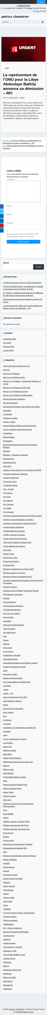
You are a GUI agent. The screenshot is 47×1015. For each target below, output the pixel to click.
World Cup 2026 (9, 977)
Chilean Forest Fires (11, 478)
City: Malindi (8, 501)
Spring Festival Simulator (13, 879)
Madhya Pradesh (9, 750)
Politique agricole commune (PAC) (16, 822)
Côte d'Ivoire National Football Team (17, 542)
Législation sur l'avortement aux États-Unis (19, 728)
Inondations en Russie (11, 655)
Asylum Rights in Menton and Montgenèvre (19, 426)
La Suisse (7, 724)
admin (23, 97)
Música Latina (8, 769)
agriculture (7, 410)
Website (10, 223)
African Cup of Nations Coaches (15, 391)
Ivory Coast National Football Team (16, 682)
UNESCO (7, 939)
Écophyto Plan (8, 565)
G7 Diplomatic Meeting (12, 610)
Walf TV (6, 966)
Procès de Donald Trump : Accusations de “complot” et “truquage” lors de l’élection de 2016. (23, 288)
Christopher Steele (10, 485)
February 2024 (8, 347)
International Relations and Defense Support (20, 663)
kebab (5, 705)
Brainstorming (8, 459)
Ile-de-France (8, 652)
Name (9, 206)
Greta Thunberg (9, 629)
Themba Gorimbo (10, 917)
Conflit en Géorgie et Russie (14, 535)
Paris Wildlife (8, 814)
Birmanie (6, 451)
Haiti (5, 636)
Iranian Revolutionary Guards (14, 667)
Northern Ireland (9, 796)
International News (10, 659)
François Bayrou (9, 602)
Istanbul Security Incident (13, 678)
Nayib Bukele (8, 773)
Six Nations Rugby (10, 875)
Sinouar (6, 871)
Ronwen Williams (10, 860)
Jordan (5, 690)
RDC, (5, 852)
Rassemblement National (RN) (15, 848)
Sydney (6, 894)
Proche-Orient (8, 841)
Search (6, 263)
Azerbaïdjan (7, 433)
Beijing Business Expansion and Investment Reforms (20, 446)
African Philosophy (10, 403)
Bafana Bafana (9, 437)
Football (6, 598)
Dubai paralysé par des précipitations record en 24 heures (22, 300)
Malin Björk (7, 754)
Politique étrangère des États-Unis (16, 829)
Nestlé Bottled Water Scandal (14, 777)
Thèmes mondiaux (10, 920)
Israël (5, 671)
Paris (5, 810)
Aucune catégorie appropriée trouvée (17, 429)
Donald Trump (8, 554)
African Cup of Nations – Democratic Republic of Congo (22, 382)
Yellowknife (7, 989)
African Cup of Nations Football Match (17, 395)
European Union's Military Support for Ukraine (21, 591)
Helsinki (6, 644)
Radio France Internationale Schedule (18, 844)
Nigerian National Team (12, 788)
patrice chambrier (15, 16)
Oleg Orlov (7, 800)
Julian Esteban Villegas (12, 701)
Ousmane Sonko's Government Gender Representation (18, 805)
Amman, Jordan (9, 422)
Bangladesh (7, 441)
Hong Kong (7, 648)
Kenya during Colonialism (13, 709)
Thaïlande (7, 909)
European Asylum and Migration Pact (17, 577)
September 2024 (9, 339)
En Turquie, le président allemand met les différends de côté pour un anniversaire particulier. (23, 294)
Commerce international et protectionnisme (19, 523)
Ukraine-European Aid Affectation (16, 932)
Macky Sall (7, 747)
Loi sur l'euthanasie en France (14, 739)
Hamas (6, 640)
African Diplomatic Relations (14, 399)
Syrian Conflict (8, 898)
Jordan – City (8, 693)
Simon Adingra (9, 867)
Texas (5, 905)
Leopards (6, 731)
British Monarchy (9, 463)
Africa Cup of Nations (11, 374)
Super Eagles (8, 890)
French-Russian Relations (13, 606)
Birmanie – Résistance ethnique (15, 455)
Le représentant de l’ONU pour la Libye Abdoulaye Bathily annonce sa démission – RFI (22, 307)
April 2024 (7, 343)
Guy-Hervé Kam (9, 633)
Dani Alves (7, 550)
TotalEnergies (8, 924)
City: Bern (7, 497)
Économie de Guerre (11, 561)
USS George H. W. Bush (12, 947)
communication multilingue (13, 527)
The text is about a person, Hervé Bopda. (19, 913)
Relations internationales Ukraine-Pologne (19, 856)
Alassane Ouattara (10, 418)
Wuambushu (8, 985)
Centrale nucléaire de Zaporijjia (15, 474)
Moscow (6, 766)
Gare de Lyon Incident (11, 613)
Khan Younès (8, 712)
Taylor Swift (7, 901)
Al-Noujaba (7, 414)
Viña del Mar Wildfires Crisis (14, 955)
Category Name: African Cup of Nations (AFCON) (22, 470)
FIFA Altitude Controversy (13, 594)
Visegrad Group (9, 958)
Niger (5, 781)
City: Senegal (8, 512)
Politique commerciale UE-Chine (16, 825)
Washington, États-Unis (12, 970)
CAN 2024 (7, 466)
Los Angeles (8, 743)
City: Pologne (8, 504)
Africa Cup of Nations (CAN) (14, 377)
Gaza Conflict (8, 617)
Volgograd (7, 962)
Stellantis (6, 882)
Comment (11, 179)
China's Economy (10, 482)
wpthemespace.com (24, 1012)
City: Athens (7, 493)
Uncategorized (8, 936)
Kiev (5, 716)
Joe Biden (7, 686)
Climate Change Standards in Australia (18, 520)
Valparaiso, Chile (9, 951)
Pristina (6, 837)
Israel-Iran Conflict (10, 674)
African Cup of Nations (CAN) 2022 (16, 388)
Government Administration (13, 625)
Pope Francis (8, 833)
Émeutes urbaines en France (14, 573)
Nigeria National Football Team (15, 785)
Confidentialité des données (14, 531)
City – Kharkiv (8, 489)
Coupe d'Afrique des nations (14, 546)
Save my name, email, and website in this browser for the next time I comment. (23, 235)
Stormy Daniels (9, 886)
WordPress (7, 974)
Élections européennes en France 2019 (18, 569)
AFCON (6, 370)
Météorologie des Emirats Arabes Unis (18, 762)
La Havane (7, 720)
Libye (7, 68)
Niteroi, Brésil (8, 792)
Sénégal (6, 863)
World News (8, 981)
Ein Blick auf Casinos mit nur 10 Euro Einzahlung (22, 283)
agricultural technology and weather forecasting (21, 407)
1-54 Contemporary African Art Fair (16, 366)
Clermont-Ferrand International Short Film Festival (22, 516)
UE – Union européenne (12, 928)
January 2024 (8, 350)
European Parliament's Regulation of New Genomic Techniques (23, 582)
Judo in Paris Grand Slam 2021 (15, 697)
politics (6, 818)
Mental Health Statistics (12, 758)
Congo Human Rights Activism (15, 539)
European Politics (10, 587)
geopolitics (7, 621)
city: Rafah (7, 508)
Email (9, 214)
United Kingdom (9, 943)
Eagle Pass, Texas (10, 558)
